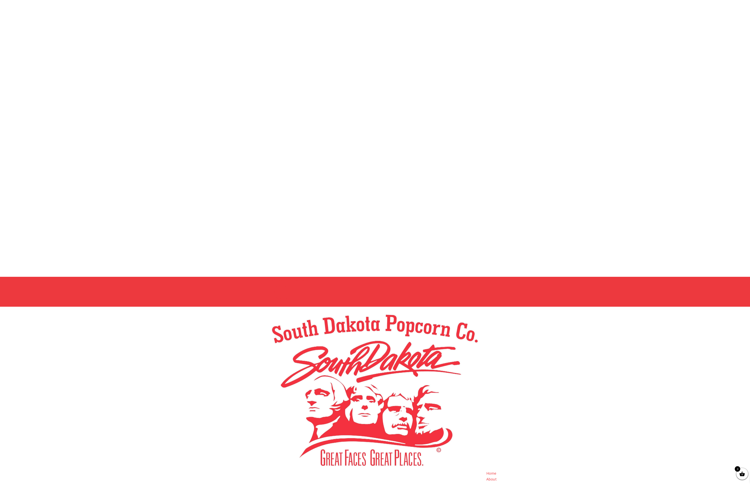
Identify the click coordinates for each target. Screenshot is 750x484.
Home (491, 473)
